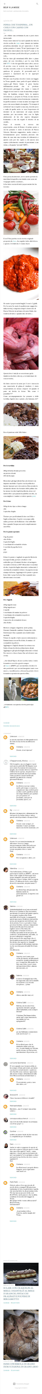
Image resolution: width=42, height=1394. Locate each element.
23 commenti (15, 1370)
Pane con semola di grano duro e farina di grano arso (20, 1365)
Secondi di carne (15, 726)
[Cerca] (37, 3)
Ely (11, 810)
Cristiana (19, 747)
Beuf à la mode (11, 7)
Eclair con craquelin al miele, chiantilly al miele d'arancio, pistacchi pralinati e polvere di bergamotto (18, 1293)
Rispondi (13, 756)
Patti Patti (14, 1182)
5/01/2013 (26, 1041)
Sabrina (12, 906)
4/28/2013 (21, 736)
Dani (11, 1144)
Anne (18, 43)
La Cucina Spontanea (18, 1063)
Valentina (13, 868)
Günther (13, 1131)
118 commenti (15, 1303)
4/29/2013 (26, 975)
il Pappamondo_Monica (19, 761)
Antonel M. (14, 1095)
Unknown (13, 736)
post (34, 496)
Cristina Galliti (21, 1003)
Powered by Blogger (22, 1384)
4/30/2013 (27, 992)
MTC (8, 64)
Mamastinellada (16, 1106)
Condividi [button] (6, 723)
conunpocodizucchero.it (19, 1119)
